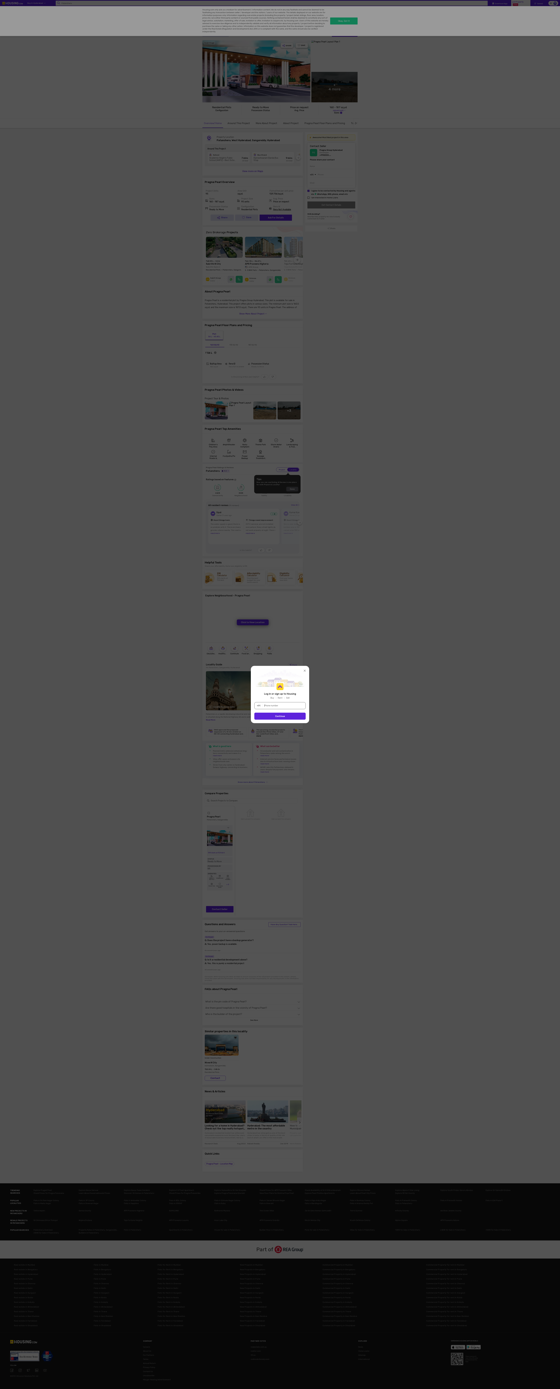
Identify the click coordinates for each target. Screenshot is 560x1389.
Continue (280, 716)
